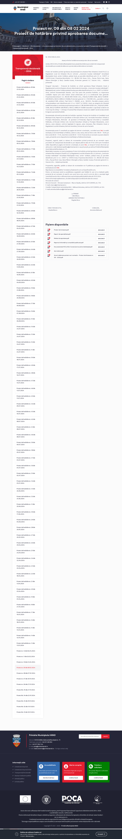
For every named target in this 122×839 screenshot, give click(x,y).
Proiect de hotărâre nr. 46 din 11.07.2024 (26, 389)
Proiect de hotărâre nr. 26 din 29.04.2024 (26, 544)
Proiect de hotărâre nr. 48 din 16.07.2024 (26, 374)
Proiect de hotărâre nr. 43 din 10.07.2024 (26, 413)
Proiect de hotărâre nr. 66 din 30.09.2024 (26, 235)
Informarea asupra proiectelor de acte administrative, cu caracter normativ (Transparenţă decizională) (74, 46)
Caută (105, 736)
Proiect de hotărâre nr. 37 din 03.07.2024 (26, 459)
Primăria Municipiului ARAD (69, 826)
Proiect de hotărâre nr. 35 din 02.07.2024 (26, 474)
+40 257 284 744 (37, 744)
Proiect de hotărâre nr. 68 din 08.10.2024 (26, 219)
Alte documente (35, 46)
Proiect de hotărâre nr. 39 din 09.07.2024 (26, 443)
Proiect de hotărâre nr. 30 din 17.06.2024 (26, 513)
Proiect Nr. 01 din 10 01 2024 (26, 712)
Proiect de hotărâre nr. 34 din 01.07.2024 (26, 482)
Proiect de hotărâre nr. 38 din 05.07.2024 (26, 451)
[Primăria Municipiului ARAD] (20, 8)
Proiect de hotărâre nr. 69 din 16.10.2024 (26, 212)
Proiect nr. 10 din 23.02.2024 (26, 662)
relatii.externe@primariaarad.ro (44, 748)
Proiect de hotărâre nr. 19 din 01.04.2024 (26, 598)
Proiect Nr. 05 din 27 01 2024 (26, 690)
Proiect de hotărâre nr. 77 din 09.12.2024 (26, 150)
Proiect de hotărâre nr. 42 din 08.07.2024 (26, 420)
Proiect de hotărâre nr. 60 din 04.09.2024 (26, 281)
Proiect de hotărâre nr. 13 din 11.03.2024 (26, 644)
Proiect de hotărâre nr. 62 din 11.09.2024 (26, 266)
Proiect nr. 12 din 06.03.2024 (26, 651)
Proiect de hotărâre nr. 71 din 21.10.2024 (26, 196)
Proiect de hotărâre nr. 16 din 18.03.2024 (26, 621)
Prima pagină (16, 46)
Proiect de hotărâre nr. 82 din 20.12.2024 (26, 111)
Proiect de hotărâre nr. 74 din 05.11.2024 (26, 173)
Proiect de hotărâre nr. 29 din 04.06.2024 (26, 521)
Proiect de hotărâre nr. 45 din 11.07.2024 (26, 397)
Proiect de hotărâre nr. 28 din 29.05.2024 (26, 528)
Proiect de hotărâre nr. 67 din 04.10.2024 (26, 227)
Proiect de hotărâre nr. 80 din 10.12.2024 (26, 127)
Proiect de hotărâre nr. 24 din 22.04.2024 (26, 559)
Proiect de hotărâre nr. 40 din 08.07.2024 (26, 436)
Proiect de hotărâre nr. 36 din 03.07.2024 (26, 467)
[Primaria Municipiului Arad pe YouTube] (106, 2)
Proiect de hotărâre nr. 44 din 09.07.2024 (26, 405)
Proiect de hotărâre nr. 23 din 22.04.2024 (26, 567)
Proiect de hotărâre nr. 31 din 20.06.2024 (26, 505)
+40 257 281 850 (20, 2)
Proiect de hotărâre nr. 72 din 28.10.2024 (26, 189)
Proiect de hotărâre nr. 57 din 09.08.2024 (26, 304)
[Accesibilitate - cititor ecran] (107, 8)
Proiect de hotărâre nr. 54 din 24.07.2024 (26, 328)
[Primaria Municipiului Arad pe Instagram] (109, 2)
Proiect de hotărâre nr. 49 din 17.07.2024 (26, 366)
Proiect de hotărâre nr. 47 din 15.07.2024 (26, 382)
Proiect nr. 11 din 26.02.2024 (26, 656)
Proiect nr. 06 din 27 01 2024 (26, 684)
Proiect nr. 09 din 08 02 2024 (26, 667)
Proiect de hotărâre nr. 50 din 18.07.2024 (26, 358)
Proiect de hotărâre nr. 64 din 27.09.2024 (26, 250)
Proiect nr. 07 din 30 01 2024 (26, 679)
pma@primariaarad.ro (41, 746)
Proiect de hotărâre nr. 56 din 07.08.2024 (26, 312)
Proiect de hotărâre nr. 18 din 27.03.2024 (26, 606)
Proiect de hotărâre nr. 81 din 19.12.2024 (26, 119)
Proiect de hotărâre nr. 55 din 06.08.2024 (26, 320)
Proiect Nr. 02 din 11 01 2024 (25, 706)
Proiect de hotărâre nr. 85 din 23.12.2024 (26, 88)
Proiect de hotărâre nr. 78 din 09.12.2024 (26, 142)
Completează (73, 778)
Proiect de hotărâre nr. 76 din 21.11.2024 (26, 158)
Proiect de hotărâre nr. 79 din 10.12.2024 (26, 135)
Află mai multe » (30, 836)
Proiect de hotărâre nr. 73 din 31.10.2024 (26, 181)
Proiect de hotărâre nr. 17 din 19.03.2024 (26, 613)
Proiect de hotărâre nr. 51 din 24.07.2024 (26, 351)
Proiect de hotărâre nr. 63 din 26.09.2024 (26, 258)
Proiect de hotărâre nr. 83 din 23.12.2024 (26, 104)
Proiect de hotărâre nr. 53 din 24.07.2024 (26, 335)
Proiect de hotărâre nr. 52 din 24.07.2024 (26, 343)
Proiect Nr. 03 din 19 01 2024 (26, 701)
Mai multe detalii (48, 778)
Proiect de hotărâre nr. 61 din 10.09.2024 (26, 274)
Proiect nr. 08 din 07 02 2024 (26, 673)
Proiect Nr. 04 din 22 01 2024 (26, 695)
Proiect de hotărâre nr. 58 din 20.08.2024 (26, 297)
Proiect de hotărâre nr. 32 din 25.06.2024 (26, 497)
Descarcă (101, 230)
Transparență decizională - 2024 (22, 48)
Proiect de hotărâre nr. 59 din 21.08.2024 (26, 289)
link (102, 130)
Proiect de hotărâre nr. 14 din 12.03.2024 (26, 636)
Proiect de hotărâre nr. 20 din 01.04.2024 (26, 590)
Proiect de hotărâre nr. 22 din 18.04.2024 (26, 575)
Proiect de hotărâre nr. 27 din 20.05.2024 (26, 536)
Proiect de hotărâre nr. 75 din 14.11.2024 (26, 165)
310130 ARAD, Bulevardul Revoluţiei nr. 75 (47, 740)
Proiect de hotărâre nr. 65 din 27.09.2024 (26, 243)
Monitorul (25, 46)
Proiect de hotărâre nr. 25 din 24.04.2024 (26, 552)
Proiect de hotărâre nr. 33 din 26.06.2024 (26, 490)
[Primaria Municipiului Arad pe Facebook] (104, 2)
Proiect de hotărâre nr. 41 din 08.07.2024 (26, 428)
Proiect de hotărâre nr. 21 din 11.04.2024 (26, 582)
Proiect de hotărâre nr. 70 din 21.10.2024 (26, 204)
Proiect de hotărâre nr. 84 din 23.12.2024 (26, 96)
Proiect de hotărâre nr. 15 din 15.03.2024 (26, 629)
